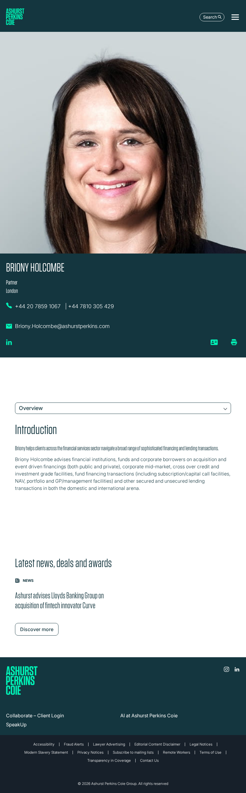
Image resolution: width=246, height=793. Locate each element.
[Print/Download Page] (234, 342)
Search (210, 17)
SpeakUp (16, 725)
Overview (31, 408)
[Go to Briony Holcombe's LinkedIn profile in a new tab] (9, 344)
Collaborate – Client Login (35, 715)
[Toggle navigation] (235, 17)
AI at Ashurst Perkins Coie (149, 715)
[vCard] (214, 344)
